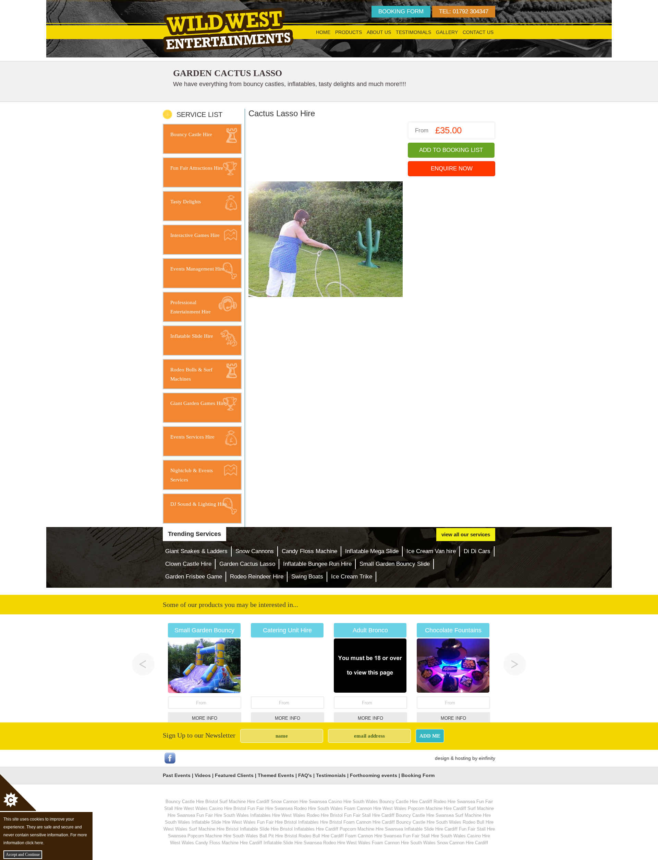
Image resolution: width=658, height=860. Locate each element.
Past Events (177, 775)
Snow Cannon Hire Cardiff (462, 842)
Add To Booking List (451, 150)
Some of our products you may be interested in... (230, 604)
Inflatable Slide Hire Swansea (293, 842)
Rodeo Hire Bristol (325, 815)
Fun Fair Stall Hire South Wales (434, 835)
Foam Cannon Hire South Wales (404, 842)
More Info (204, 718)
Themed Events (276, 775)
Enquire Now (452, 168)
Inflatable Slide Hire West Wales (224, 822)
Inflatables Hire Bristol (320, 822)
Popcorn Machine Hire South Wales (222, 835)
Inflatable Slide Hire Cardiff (431, 829)
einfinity (487, 758)
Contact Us (478, 32)
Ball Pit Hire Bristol (278, 835)
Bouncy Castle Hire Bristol (192, 801)
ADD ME (429, 736)
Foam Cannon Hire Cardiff (369, 822)
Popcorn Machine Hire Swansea (371, 829)
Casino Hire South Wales (353, 801)
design (442, 758)
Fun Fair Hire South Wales (222, 815)
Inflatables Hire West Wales (277, 815)
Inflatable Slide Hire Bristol (266, 829)
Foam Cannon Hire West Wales (375, 808)
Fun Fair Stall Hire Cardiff (369, 815)
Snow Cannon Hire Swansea (299, 801)
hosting (463, 758)
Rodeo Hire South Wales (318, 808)
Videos (203, 775)
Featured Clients (234, 775)
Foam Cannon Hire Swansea (373, 835)
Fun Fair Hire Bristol (277, 822)
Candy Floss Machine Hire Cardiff (228, 842)
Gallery (447, 32)
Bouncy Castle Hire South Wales (428, 822)
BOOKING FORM (401, 11)
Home (323, 32)
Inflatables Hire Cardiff (316, 829)
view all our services (465, 534)
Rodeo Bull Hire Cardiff (321, 835)
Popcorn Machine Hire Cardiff (437, 808)
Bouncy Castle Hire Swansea (425, 815)
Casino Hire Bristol (227, 808)
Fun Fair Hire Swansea (270, 808)
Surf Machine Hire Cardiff (244, 801)
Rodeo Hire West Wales (346, 842)
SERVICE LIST (199, 114)
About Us (379, 32)
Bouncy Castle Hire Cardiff (405, 801)
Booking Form (418, 775)
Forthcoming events (373, 775)
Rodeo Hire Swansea (454, 801)
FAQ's (305, 775)
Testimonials (413, 32)
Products (348, 32)
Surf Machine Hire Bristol (214, 829)
